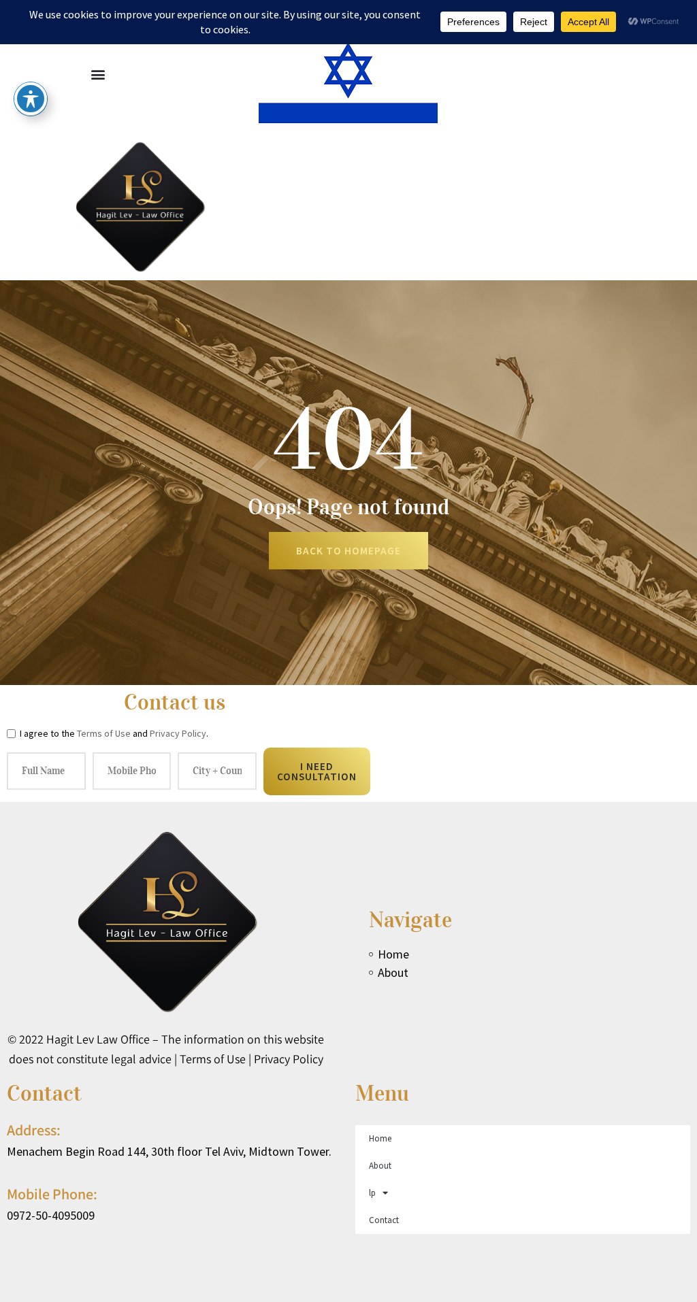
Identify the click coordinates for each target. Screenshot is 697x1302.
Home (380, 1138)
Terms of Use (104, 733)
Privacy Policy (178, 733)
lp (372, 1193)
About (380, 1165)
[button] (97, 74)
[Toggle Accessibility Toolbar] (30, 98)
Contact (384, 1220)
